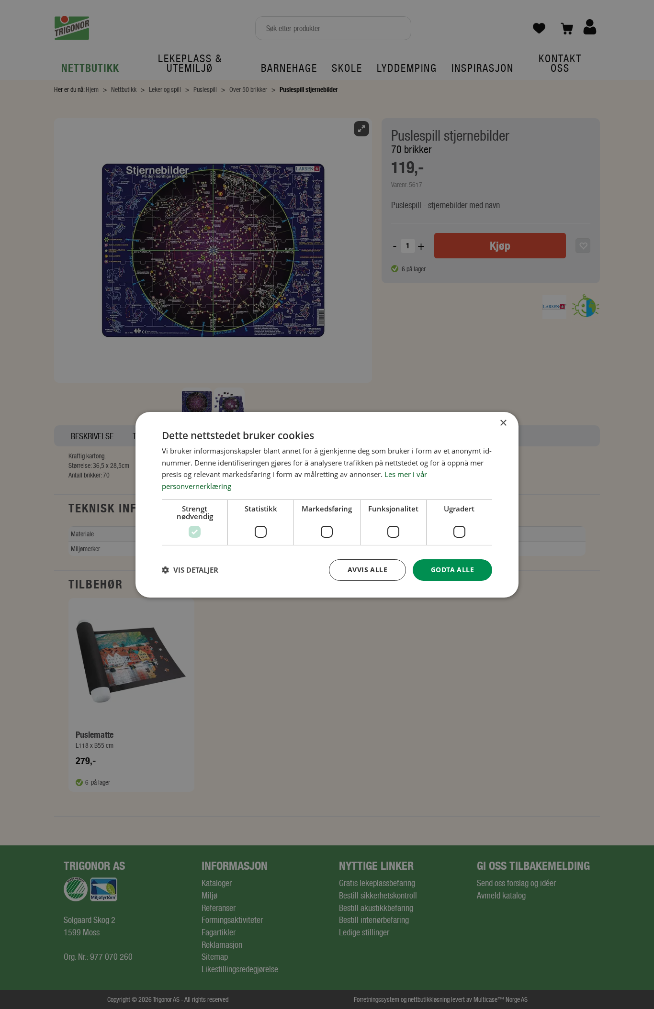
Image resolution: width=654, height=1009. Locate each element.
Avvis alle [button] (367, 569)
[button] (190, 570)
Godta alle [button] (452, 569)
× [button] (503, 422)
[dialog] (327, 504)
